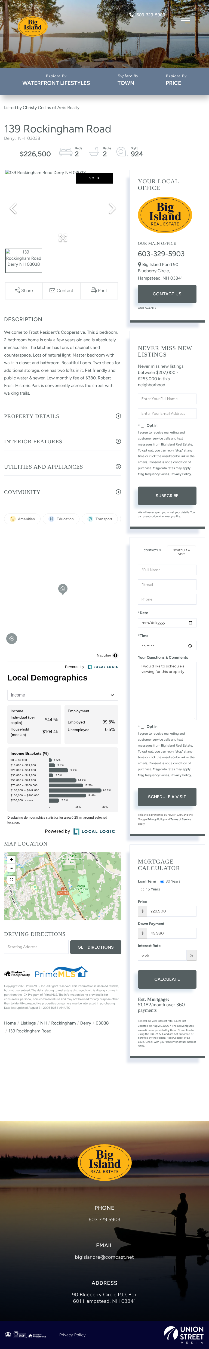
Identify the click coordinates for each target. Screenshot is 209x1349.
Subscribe (167, 495)
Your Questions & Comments (163, 657)
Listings (28, 1023)
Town (126, 83)
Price (173, 83)
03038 (102, 1023)
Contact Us (167, 293)
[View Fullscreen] (11, 880)
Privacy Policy (181, 474)
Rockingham (63, 1023)
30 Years (173, 881)
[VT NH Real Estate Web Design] (184, 1334)
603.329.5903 (105, 1220)
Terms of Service (181, 819)
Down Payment (151, 923)
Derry (85, 1023)
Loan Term (147, 881)
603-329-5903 (150, 14)
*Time (143, 635)
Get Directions (96, 947)
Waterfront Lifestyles (56, 83)
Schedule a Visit (181, 552)
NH (43, 1023)
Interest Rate (149, 945)
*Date (143, 613)
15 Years (153, 889)
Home (10, 1023)
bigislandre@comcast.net (104, 1257)
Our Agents (147, 308)
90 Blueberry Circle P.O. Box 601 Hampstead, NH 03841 (104, 1298)
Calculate (167, 979)
